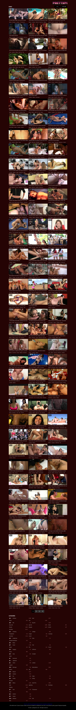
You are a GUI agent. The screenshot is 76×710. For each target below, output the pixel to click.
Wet (41, 698)
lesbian (17, 22)
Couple (38, 633)
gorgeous (31, 172)
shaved (62, 127)
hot (49, 217)
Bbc (22, 622)
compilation (56, 457)
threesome (22, 22)
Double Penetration (18, 640)
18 (55, 187)
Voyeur (22, 696)
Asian (18, 620)
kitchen (17, 247)
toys (40, 52)
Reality (22, 678)
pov (36, 67)
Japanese (22, 660)
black (10, 367)
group (17, 37)
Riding (41, 678)
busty (14, 67)
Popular (64, 6)
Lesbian (41, 662)
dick (30, 37)
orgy (20, 142)
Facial (22, 645)
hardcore (25, 37)
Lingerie (18, 665)
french (13, 532)
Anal (41, 618)
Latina (22, 662)
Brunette (18, 629)
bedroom (41, 187)
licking (52, 157)
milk (42, 382)
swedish (45, 517)
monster (21, 322)
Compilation (18, 633)
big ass (56, 22)
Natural (22, 671)
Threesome (41, 689)
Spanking (38, 685)
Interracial (22, 658)
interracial (17, 322)
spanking (57, 502)
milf (64, 472)
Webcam (22, 698)
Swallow (18, 687)
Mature (18, 669)
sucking (38, 397)
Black (57, 624)
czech (64, 142)
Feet (41, 645)
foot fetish (11, 127)
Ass (38, 620)
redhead (50, 397)
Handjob (41, 653)
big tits (53, 22)
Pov (22, 676)
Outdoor (22, 673)
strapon (21, 82)
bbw (19, 67)
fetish (42, 112)
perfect (39, 67)
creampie (56, 232)
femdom (26, 202)
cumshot (42, 157)
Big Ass (41, 622)
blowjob (14, 22)
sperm (36, 82)
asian (53, 97)
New (57, 6)
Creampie (57, 633)
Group (18, 651)
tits (59, 22)
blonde (37, 22)
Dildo (41, 638)
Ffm (38, 647)
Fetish (18, 647)
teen (49, 232)
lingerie (42, 247)
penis (13, 502)
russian (22, 232)
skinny (62, 97)
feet (33, 157)
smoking (56, 52)
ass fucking (17, 202)
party (13, 472)
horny (30, 457)
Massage (22, 667)
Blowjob (38, 627)
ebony (33, 82)
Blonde (18, 627)
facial (41, 142)
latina (45, 322)
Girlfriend (41, 649)
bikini (30, 532)
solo (59, 97)
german (10, 292)
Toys (18, 691)
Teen (22, 689)
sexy (10, 52)
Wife (18, 700)
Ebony (22, 642)
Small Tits (41, 682)
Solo (18, 685)
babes (10, 22)
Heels (18, 656)
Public (41, 676)
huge (17, 172)
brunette (21, 37)
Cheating (22, 631)
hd (62, 112)
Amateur (22, 618)
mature (45, 22)
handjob (44, 397)
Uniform (22, 694)
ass (24, 112)
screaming (61, 232)
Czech (38, 636)
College (41, 631)
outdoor (17, 307)
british (37, 52)
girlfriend (57, 442)
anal (62, 22)
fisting (64, 382)
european (38, 97)
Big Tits (38, 624)
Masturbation (41, 667)
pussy (58, 487)
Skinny (22, 682)
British (57, 627)
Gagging (22, 649)
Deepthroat (22, 638)
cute (49, 172)
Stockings (57, 685)
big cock (41, 22)
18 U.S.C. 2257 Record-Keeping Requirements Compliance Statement (38, 704)
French (57, 647)
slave (58, 532)
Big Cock (18, 624)
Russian (18, 680)
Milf (38, 669)
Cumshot (18, 636)
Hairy (22, 653)
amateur (37, 217)
